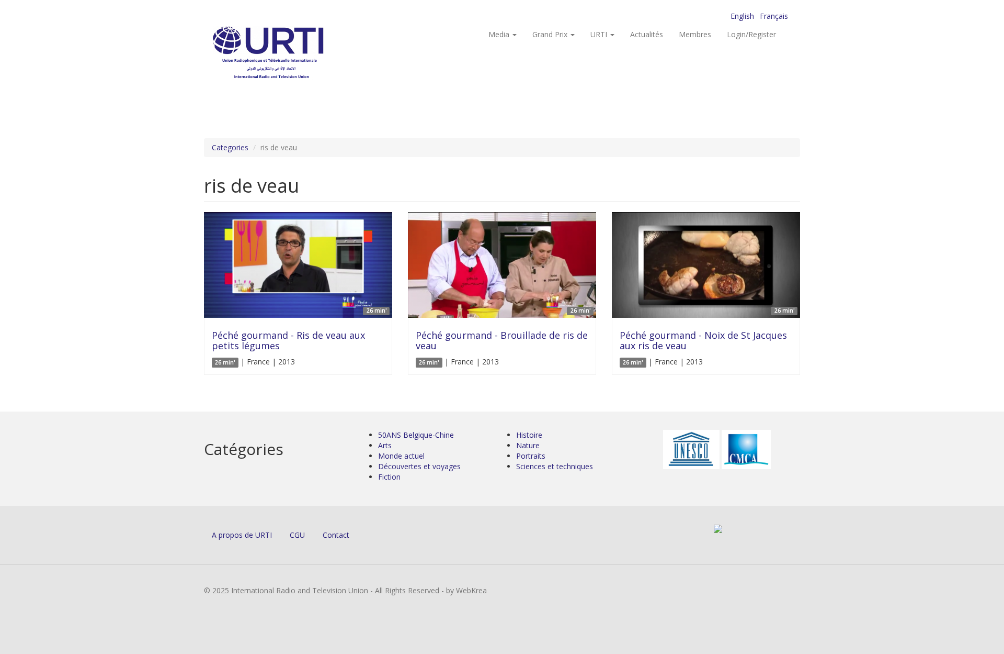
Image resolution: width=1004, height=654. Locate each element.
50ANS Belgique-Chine (416, 435)
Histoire (529, 435)
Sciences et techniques (554, 466)
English (742, 16)
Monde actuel (401, 456)
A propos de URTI (242, 535)
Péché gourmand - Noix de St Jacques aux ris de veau (703, 340)
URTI (599, 34)
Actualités (646, 34)
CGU (297, 535)
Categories (230, 147)
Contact (336, 535)
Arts (385, 445)
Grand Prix (550, 34)
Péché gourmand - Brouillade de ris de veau (502, 340)
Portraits (530, 456)
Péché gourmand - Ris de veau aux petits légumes (288, 340)
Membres (695, 34)
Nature (528, 445)
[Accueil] (289, 53)
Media (499, 34)
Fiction (389, 477)
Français (774, 16)
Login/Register (751, 34)
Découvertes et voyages (419, 466)
